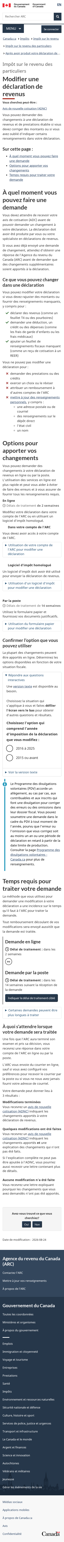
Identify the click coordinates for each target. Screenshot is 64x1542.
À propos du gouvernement (20, 1330)
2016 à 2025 (25, 748)
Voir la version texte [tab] (22, 772)
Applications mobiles (16, 1510)
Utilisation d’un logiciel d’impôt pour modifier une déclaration (31, 585)
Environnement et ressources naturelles (28, 1399)
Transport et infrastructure (20, 1431)
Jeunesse (8, 1479)
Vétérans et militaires (16, 1471)
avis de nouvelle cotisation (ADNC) (27, 1109)
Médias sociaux (12, 1502)
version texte (22, 686)
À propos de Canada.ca (17, 1518)
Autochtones (11, 1463)
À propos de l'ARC (14, 1289)
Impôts (24, 39)
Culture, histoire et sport (18, 1415)
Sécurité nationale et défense (21, 1407)
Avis (5, 1526)
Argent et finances (14, 1447)
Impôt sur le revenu (46, 39)
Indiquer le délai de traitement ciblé (31, 998)
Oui (26, 1224)
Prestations (10, 1375)
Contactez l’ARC (13, 1273)
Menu (15, 28)
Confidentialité (12, 1534)
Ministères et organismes (19, 1322)
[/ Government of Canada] (24, 5)
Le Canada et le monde (17, 1439)
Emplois (8, 1344)
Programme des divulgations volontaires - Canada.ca (35, 854)
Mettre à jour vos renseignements (25, 1281)
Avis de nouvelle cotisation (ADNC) (25, 108)
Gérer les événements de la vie (22, 1487)
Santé (6, 1383)
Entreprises (10, 1367)
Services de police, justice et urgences (27, 1423)
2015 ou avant (27, 757)
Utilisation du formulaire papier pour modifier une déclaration (31, 626)
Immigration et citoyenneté (20, 1352)
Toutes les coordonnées (18, 1314)
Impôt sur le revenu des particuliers (28, 46)
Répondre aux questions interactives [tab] (26, 677)
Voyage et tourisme (15, 1360)
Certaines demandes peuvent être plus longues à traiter (32, 1012)
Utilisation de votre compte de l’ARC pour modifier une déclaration (30, 549)
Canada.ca (9, 39)
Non (37, 1224)
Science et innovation (16, 1455)
